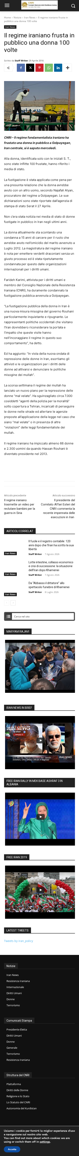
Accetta (12, 1149)
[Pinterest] (39, 68)
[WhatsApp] (49, 68)
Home (7, 17)
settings (45, 1142)
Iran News (29, 17)
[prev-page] (6, 602)
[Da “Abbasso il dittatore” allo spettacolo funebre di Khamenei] (14, 588)
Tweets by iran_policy (18, 941)
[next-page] (13, 602)
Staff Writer (21, 60)
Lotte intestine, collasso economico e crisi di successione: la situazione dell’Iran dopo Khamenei (51, 566)
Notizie (17, 17)
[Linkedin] (58, 68)
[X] (30, 68)
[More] (67, 68)
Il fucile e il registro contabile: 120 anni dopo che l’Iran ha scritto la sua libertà (51, 545)
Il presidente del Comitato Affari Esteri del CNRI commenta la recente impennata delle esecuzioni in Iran (58, 508)
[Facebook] (21, 68)
